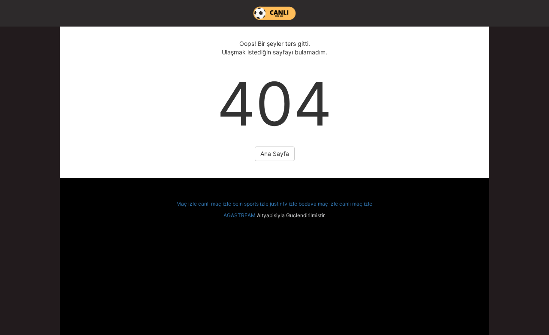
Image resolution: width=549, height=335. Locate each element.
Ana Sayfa (274, 153)
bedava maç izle (318, 203)
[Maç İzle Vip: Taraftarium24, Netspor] (274, 13)
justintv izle (283, 203)
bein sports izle (250, 203)
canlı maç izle (214, 203)
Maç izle (186, 203)
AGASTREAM (239, 215)
